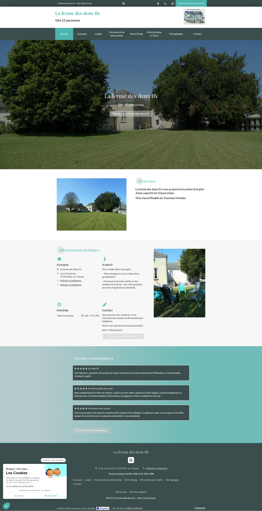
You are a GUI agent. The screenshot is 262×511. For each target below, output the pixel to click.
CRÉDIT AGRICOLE (134, 508)
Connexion (199, 507)
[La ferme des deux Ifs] (194, 24)
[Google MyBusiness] (124, 4)
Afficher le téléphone (70, 280)
